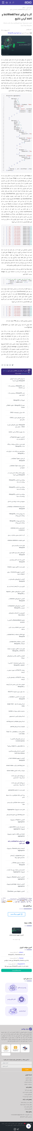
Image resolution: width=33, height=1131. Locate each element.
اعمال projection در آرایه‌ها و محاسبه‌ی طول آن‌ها (17, 857)
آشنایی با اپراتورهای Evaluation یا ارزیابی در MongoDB (16, 607)
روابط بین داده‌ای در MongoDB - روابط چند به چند (16, 495)
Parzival (21, 958)
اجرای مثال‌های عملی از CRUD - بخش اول (17, 419)
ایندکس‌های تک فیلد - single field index (16, 705)
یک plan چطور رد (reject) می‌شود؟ (16, 746)
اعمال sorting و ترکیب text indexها (15, 766)
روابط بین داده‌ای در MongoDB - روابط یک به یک (16, 481)
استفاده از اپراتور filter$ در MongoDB (18, 864)
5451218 (21, 952)
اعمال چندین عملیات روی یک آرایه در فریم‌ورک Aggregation (16, 871)
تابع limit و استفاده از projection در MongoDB (16, 636)
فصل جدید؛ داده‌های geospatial (16, 790)
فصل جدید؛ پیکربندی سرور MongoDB (18, 547)
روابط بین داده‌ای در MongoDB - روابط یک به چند (16, 488)
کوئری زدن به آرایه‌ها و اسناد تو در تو (16, 586)
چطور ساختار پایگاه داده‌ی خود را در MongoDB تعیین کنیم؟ (16, 474)
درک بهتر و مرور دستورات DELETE (16, 692)
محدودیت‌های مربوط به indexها (17, 711)
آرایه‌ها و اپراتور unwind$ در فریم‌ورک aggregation (16, 849)
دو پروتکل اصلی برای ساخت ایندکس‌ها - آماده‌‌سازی (18, 777)
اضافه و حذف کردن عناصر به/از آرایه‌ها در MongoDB (15, 686)
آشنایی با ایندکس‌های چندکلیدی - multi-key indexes (16, 752)
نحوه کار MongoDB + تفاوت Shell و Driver (15, 406)
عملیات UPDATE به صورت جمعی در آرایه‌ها (16, 671)
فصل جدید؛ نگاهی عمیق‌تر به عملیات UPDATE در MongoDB (16, 650)
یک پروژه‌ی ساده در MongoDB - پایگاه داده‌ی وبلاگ (17, 515)
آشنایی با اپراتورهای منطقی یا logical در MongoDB (15, 593)
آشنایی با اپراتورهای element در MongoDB (17, 600)
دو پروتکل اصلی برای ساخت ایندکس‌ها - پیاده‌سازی (18, 784)
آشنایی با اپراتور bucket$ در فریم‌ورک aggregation (15, 878)
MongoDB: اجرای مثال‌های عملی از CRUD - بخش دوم (16, 426)
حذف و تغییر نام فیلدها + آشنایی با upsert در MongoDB (16, 664)
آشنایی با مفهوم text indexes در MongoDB (16, 759)
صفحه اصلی (29, 8)
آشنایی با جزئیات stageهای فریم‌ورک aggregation (16, 885)
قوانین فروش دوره (28, 1107)
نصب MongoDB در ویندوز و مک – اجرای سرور (16, 394)
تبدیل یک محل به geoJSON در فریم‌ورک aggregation (17, 828)
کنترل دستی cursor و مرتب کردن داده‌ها (17, 628)
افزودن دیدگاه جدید (15, 914)
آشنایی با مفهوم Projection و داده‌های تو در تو (17, 438)
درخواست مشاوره (28, 1084)
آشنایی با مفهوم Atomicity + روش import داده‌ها (16, 573)
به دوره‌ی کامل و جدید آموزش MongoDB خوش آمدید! (17, 380)
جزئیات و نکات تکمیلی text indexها (16, 771)
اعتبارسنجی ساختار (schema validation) (18, 529)
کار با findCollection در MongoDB (16, 955)
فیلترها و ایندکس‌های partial (17, 727)
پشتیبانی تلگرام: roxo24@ (26, 1117)
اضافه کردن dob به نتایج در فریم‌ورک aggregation (16, 835)
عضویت (27, 1070)
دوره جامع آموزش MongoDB (14, 33)
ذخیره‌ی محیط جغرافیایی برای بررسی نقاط (16, 803)
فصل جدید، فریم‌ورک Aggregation (16, 810)
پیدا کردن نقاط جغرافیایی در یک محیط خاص (15, 796)
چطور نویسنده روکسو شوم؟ (26, 1105)
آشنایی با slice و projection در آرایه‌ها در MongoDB (17, 643)
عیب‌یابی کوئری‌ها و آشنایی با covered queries (17, 740)
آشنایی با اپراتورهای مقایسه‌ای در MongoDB (17, 580)
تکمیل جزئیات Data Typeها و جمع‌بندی (17, 467)
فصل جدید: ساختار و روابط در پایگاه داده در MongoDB (16, 445)
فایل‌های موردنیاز (28, 1109)
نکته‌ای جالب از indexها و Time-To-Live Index (15, 733)
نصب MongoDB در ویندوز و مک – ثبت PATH (16, 387)
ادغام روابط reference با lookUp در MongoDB (16, 508)
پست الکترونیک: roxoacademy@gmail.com (21, 1115)
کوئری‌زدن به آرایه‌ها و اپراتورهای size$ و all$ (17, 614)
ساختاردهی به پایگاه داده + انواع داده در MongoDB (15, 452)
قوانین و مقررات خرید (27, 1092)
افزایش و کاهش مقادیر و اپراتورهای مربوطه (16, 657)
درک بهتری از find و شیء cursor (17, 432)
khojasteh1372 (21, 964)
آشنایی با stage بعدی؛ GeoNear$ (16, 891)
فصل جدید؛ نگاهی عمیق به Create (16, 567)
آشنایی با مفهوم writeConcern (16, 935)
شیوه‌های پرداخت (28, 1094)
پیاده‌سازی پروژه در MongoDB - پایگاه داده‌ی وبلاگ (17, 522)
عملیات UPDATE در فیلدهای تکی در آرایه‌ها (16, 678)
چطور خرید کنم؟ (28, 1090)
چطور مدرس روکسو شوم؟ (26, 1102)
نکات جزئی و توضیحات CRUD (17, 413)
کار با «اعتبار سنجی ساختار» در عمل (16, 535)
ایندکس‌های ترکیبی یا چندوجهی (17, 716)
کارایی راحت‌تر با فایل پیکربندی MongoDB (17, 561)
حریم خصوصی (29, 1078)
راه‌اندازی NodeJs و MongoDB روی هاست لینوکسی (16, 960)
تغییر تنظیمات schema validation (16, 540)
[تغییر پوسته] (28, 1126)
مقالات (23, 8)
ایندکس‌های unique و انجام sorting (16, 721)
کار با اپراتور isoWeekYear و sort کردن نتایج (16, 842)
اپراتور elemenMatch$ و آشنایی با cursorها (16, 621)
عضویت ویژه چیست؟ (27, 1097)
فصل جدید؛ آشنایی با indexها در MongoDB (17, 698)
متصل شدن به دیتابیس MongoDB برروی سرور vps (16, 966)
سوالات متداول (29, 1080)
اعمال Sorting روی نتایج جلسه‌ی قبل (15, 815)
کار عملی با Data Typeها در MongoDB (18, 460)
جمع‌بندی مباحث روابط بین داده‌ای (16, 502)
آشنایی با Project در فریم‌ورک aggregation (17, 821)
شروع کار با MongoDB (19, 400)
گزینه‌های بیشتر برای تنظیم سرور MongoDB (17, 554)
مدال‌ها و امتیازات (28, 1082)
